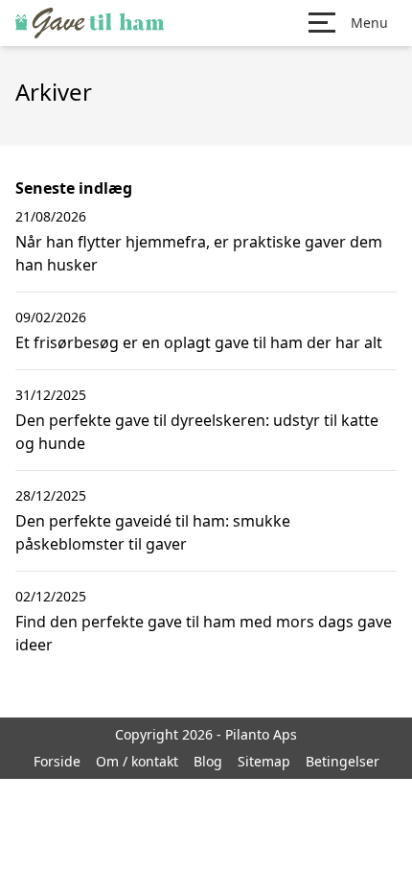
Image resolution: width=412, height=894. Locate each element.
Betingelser (342, 761)
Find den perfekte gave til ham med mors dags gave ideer (203, 633)
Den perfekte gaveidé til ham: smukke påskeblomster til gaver (152, 532)
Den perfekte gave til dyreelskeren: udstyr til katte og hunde (196, 432)
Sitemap (264, 761)
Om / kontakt (137, 761)
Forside (57, 761)
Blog (208, 761)
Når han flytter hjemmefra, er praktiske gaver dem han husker (198, 253)
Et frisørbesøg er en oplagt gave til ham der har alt (198, 342)
